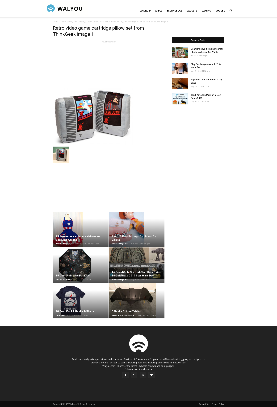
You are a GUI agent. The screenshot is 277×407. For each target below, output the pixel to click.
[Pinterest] (134, 375)
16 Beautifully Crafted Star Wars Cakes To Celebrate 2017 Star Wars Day (136, 274)
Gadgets (192, 10)
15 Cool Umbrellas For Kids (73, 275)
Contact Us (204, 404)
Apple (158, 10)
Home (56, 21)
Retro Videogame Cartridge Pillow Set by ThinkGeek (85, 21)
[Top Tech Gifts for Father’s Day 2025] (180, 83)
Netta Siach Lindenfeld (123, 315)
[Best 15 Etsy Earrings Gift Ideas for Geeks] (137, 229)
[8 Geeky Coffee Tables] (137, 300)
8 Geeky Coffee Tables (126, 311)
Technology (174, 10)
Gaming (206, 10)
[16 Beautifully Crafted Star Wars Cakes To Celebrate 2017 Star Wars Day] (137, 263)
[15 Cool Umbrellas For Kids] (81, 265)
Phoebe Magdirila (64, 244)
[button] (231, 10)
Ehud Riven (61, 315)
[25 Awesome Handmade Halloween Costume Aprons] (81, 229)
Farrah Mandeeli (64, 279)
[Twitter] (151, 375)
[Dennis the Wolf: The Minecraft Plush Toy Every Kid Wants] (180, 52)
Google (220, 10)
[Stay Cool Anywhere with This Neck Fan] (180, 68)
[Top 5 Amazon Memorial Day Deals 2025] (180, 98)
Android (145, 10)
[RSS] (143, 375)
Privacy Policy (218, 404)
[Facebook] (125, 375)
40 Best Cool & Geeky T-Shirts (75, 311)
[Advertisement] (108, 66)
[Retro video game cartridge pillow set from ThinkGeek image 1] (108, 116)
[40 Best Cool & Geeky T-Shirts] (81, 300)
